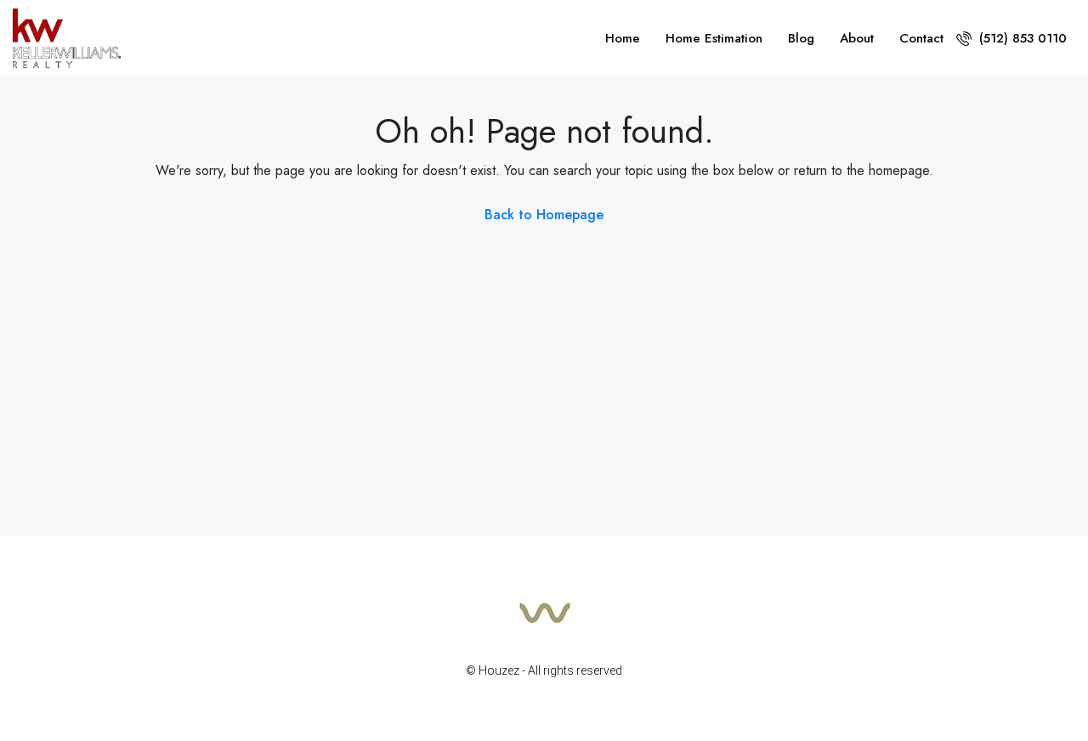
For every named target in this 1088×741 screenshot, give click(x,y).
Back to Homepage (544, 214)
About (857, 38)
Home (622, 38)
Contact (921, 38)
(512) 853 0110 (1021, 38)
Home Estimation (714, 38)
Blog (801, 38)
